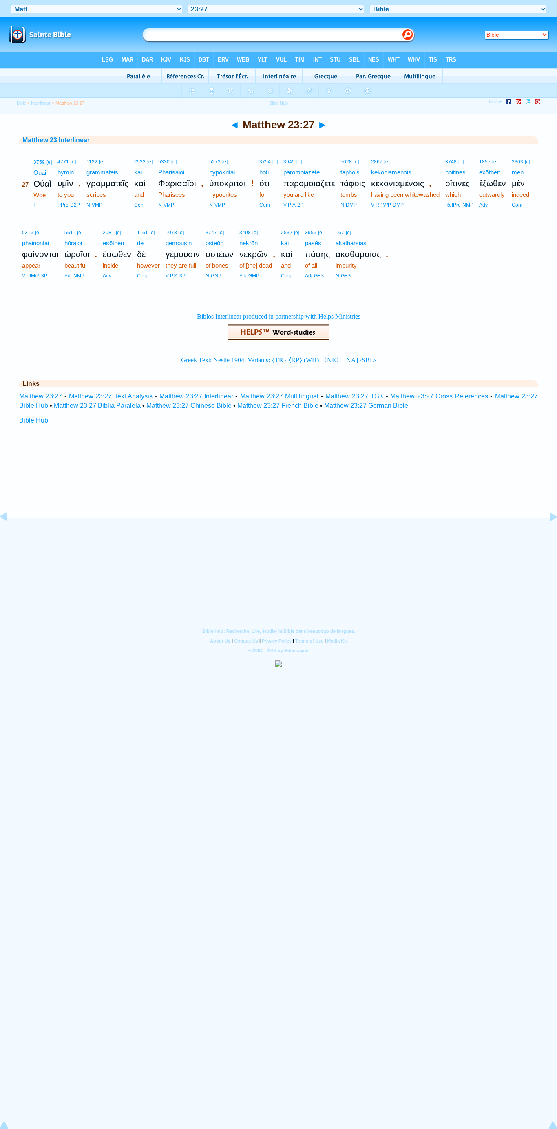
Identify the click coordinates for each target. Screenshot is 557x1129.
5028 (346, 162)
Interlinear (41, 103)
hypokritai (222, 172)
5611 (69, 232)
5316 (27, 232)
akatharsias (351, 243)
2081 (108, 232)
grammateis (102, 172)
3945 (289, 162)
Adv (483, 205)
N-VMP (94, 205)
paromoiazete (301, 172)
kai (138, 172)
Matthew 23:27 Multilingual (279, 396)
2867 (376, 162)
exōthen (489, 172)
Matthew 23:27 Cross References (439, 396)
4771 (63, 162)
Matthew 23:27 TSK (354, 396)
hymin (65, 172)
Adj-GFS (314, 276)
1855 (485, 162)
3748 (451, 162)
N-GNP (213, 276)
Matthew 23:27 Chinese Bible (189, 405)
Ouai (39, 172)
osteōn (214, 243)
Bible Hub (33, 420)
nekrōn (248, 243)
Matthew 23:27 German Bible (366, 405)
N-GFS (343, 276)
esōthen (113, 243)
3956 (310, 232)
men (518, 172)
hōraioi (73, 243)
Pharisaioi (171, 172)
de (140, 243)
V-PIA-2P (293, 205)
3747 (211, 232)
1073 (171, 232)
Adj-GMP (249, 276)
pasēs (313, 243)
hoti (264, 172)
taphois (350, 172)
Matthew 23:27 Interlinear (196, 396)
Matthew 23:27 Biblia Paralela (97, 405)
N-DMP (348, 205)
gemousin (179, 243)
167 (340, 232)
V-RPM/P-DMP (387, 205)
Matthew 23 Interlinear (56, 139)
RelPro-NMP (459, 205)
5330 (164, 162)
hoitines (455, 172)
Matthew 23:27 (40, 396)
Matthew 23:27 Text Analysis (111, 396)
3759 (39, 162)
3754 (265, 162)
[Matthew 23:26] (10, 535)
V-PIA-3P (176, 276)
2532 (140, 162)
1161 (142, 232)
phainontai (35, 243)
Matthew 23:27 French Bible (277, 405)
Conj (139, 205)
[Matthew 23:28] (547, 535)
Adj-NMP (74, 276)
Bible (21, 103)
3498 (245, 232)
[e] (49, 162)
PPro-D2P (68, 205)
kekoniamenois (391, 172)
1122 (91, 162)
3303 (517, 162)
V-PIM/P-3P (34, 276)
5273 (215, 162)
